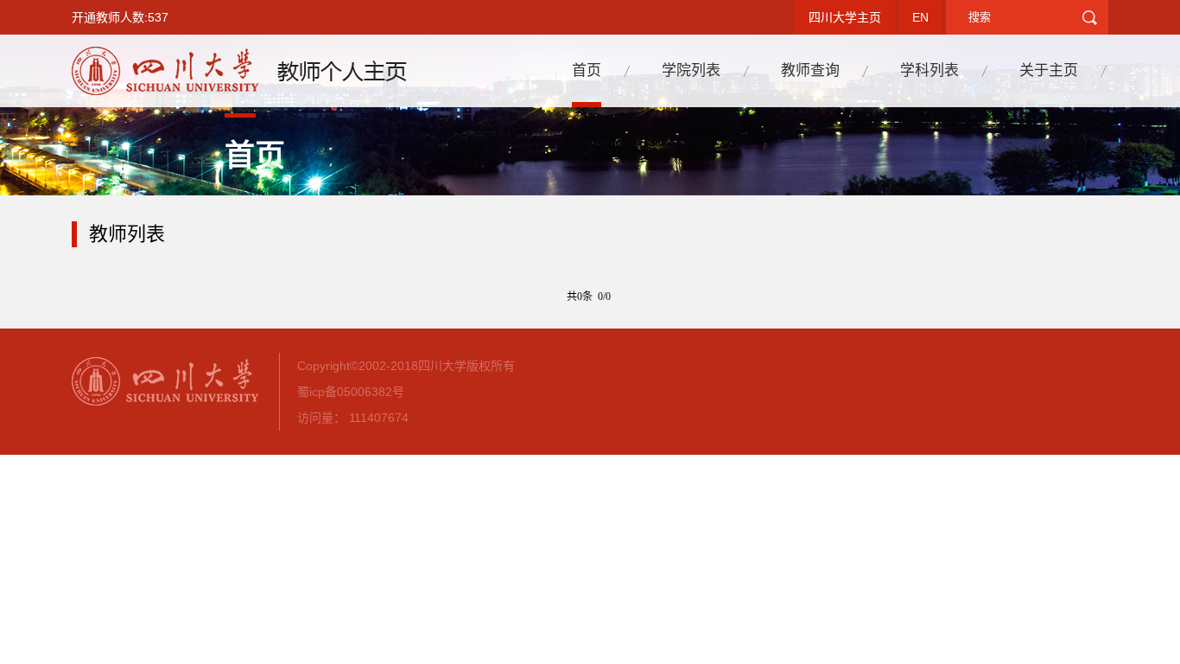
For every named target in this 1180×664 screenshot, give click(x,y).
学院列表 (691, 70)
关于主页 (1048, 70)
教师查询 (810, 70)
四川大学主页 (845, 17)
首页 (586, 70)
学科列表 (929, 70)
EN (920, 17)
